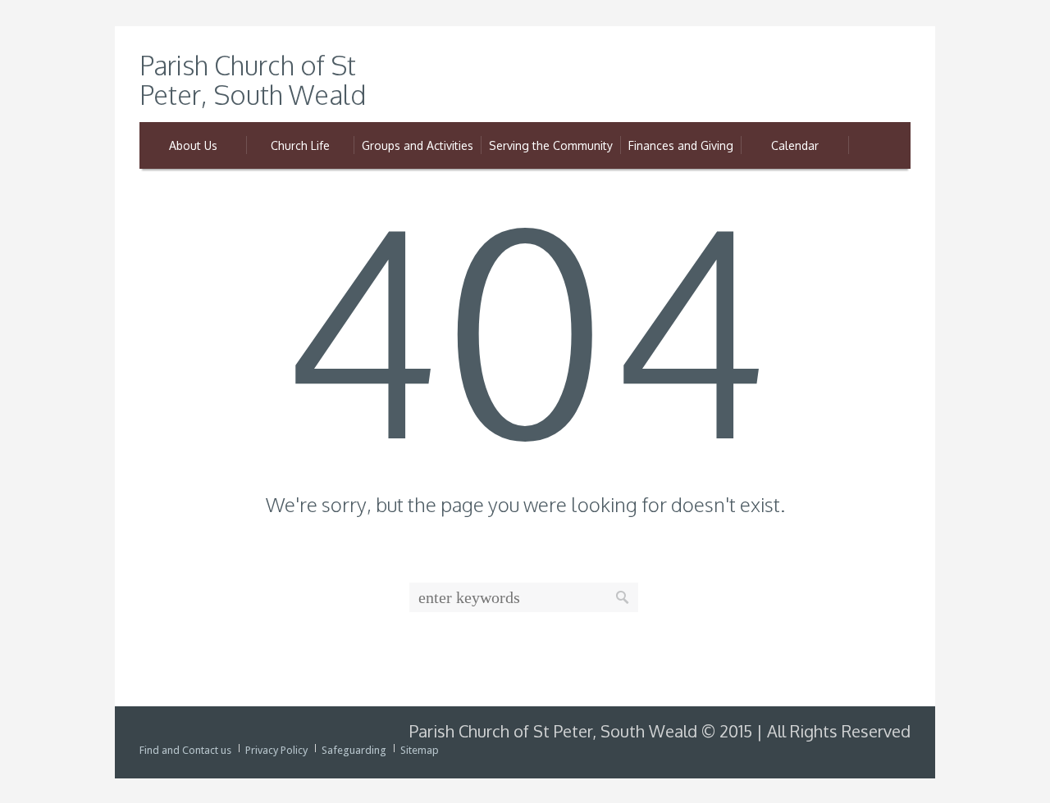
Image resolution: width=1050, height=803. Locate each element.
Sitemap (419, 750)
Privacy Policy (276, 750)
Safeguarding (354, 750)
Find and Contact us (185, 750)
